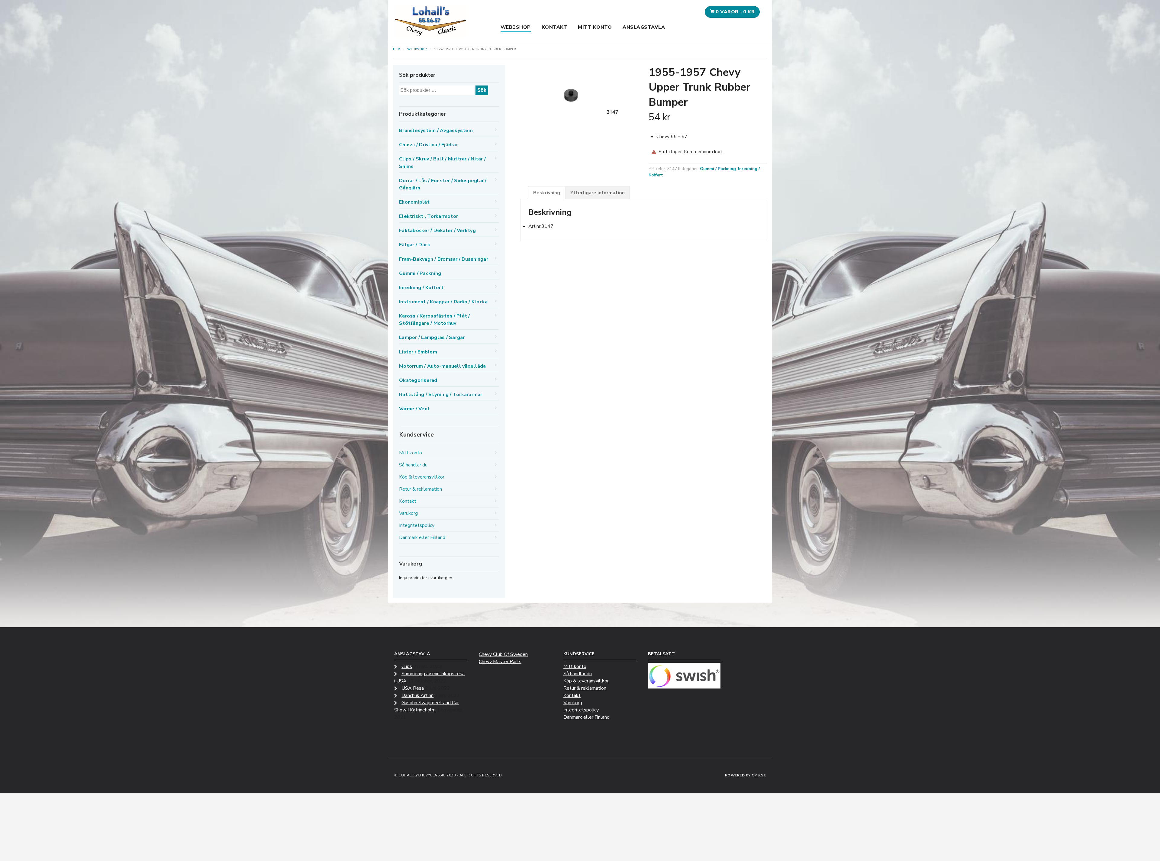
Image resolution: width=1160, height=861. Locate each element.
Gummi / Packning (718, 169)
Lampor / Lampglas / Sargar (432, 337)
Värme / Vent (414, 408)
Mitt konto (595, 27)
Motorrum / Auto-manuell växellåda (442, 366)
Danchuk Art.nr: (417, 695)
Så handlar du (413, 465)
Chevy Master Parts (500, 661)
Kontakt (554, 27)
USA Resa (412, 688)
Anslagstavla (644, 27)
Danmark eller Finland (422, 537)
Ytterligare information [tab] (597, 192)
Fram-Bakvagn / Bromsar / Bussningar (443, 259)
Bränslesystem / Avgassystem (436, 130)
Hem (397, 49)
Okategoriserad (418, 380)
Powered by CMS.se (745, 775)
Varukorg (408, 513)
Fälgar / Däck (414, 244)
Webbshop (516, 27)
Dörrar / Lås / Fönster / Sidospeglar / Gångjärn (443, 184)
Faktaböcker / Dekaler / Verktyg (437, 230)
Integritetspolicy (416, 525)
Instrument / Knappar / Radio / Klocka (443, 301)
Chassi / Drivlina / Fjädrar (428, 144)
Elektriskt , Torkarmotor (428, 216)
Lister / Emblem (418, 352)
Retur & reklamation (420, 489)
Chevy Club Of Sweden (503, 654)
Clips (406, 666)
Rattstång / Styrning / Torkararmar (440, 394)
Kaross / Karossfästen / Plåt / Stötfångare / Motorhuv (434, 320)
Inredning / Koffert (421, 287)
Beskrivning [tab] (546, 192)
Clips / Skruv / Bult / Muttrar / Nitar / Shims (442, 162)
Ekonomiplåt (414, 202)
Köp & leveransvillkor (421, 477)
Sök (481, 90)
